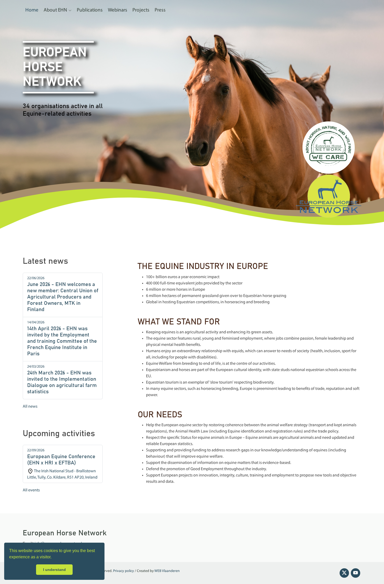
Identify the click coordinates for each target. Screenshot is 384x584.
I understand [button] (54, 570)
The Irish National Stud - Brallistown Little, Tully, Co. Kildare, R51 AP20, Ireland (62, 464)
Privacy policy (123, 571)
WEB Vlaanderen (167, 571)
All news (30, 407)
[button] (53, 557)
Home (31, 10)
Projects (140, 10)
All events (31, 490)
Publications (90, 10)
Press (160, 10)
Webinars (117, 10)
